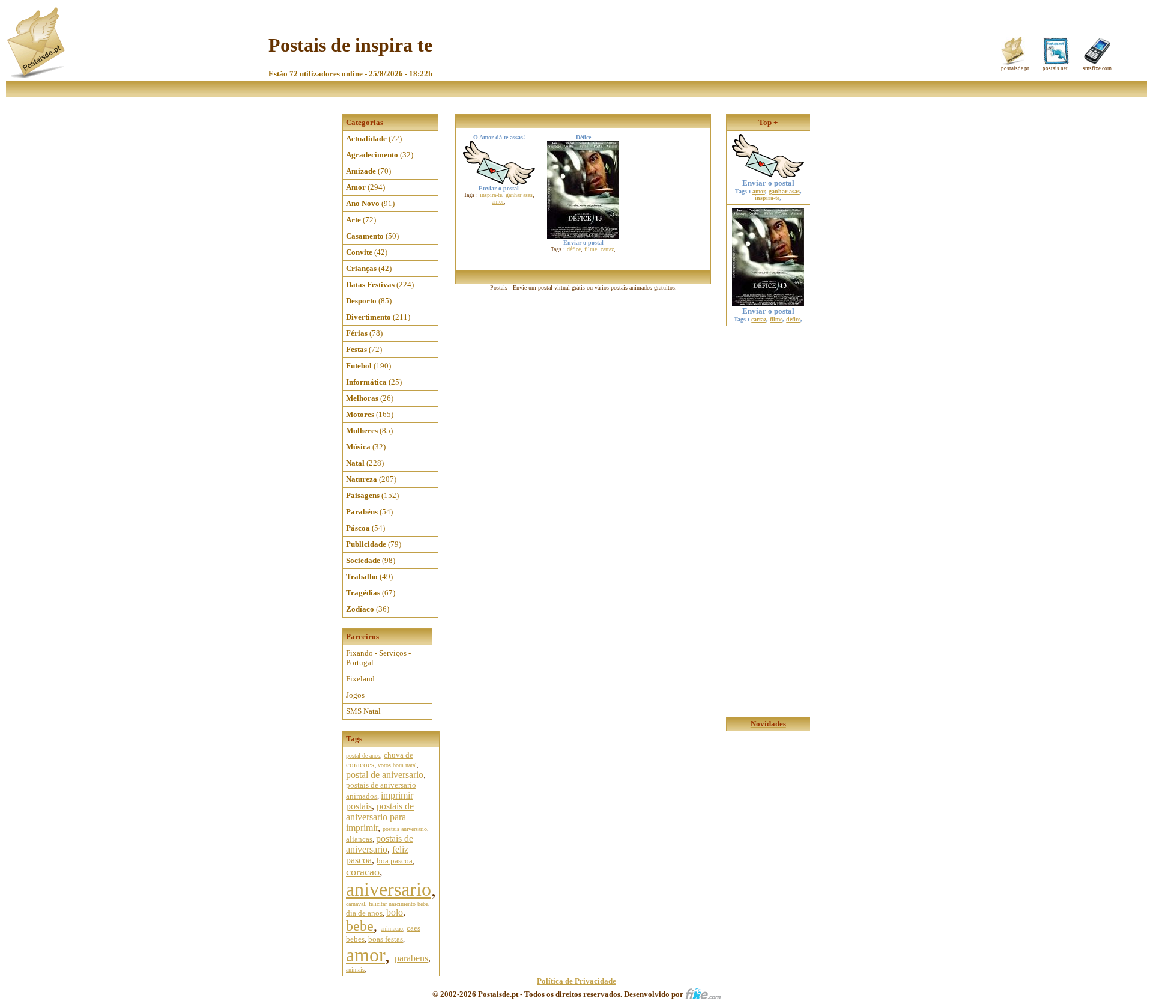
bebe (360, 926)
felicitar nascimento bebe (398, 904)
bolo (394, 912)
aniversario (388, 889)
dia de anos (364, 912)
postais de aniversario (379, 843)
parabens (411, 958)
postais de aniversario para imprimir (380, 817)
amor (365, 955)
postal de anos (363, 755)
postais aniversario (405, 829)
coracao (363, 872)
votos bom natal (397, 765)
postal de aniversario (384, 775)
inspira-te (491, 195)
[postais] (37, 75)
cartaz (607, 249)
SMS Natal (363, 711)
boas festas (385, 938)
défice (574, 249)
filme (590, 249)
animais (355, 969)
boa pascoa (395, 860)
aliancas (359, 839)
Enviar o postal (768, 182)
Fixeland (360, 678)
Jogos (355, 694)
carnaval (355, 904)
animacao (392, 928)
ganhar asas (519, 195)
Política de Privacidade (576, 980)
